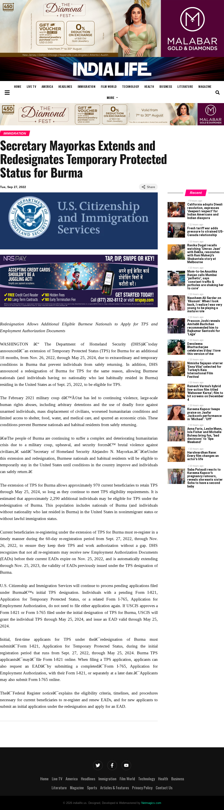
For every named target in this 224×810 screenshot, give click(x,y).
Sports (92, 787)
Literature (185, 86)
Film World (109, 86)
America (47, 86)
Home (17, 86)
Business (165, 86)
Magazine (204, 86)
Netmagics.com (151, 803)
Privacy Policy (142, 787)
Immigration (86, 86)
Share (151, 187)
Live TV (31, 86)
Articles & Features (114, 787)
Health (149, 86)
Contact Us (164, 787)
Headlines (65, 86)
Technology (130, 86)
